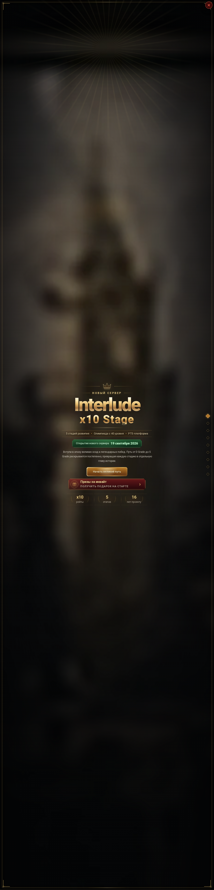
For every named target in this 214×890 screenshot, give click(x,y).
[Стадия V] (208, 460)
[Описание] (208, 467)
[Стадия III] (208, 445)
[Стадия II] (208, 438)
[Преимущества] (208, 423)
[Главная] (208, 416)
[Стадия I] (208, 430)
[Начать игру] (208, 474)
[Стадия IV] (208, 452)
